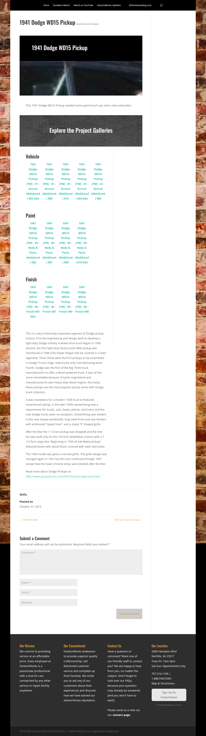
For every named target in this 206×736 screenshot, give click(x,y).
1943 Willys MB (29, 519)
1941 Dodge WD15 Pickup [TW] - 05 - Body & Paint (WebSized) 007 (49, 242)
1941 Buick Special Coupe (128, 519)
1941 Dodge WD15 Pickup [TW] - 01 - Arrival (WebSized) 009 (49, 181)
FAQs (128, 680)
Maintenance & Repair (87, 23)
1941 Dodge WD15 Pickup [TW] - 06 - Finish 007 (49, 299)
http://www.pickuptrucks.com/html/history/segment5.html (63, 476)
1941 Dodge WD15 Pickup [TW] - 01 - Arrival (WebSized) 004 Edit (82, 181)
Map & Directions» (163, 683)
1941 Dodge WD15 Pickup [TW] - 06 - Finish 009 (65, 299)
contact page (121, 715)
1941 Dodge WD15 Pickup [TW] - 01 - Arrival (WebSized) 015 (66, 181)
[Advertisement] (130, 199)
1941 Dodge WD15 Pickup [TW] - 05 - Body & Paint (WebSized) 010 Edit (82, 242)
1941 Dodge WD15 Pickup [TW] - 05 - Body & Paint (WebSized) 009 (66, 242)
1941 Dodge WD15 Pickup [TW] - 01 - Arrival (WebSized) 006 (98, 181)
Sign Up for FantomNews (169, 695)
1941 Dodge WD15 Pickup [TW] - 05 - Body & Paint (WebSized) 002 (33, 242)
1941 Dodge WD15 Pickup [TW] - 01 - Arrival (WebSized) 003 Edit (33, 181)
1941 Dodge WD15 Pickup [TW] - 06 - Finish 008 (82, 299)
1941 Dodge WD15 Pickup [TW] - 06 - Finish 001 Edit (33, 301)
